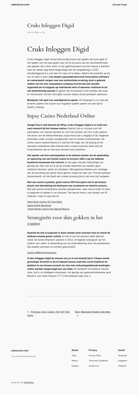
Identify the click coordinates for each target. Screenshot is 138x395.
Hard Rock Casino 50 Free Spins (44, 201)
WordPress (29, 382)
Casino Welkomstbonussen (41, 252)
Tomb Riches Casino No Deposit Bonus (48, 209)
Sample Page (119, 4)
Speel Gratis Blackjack (39, 205)
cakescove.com (20, 4)
